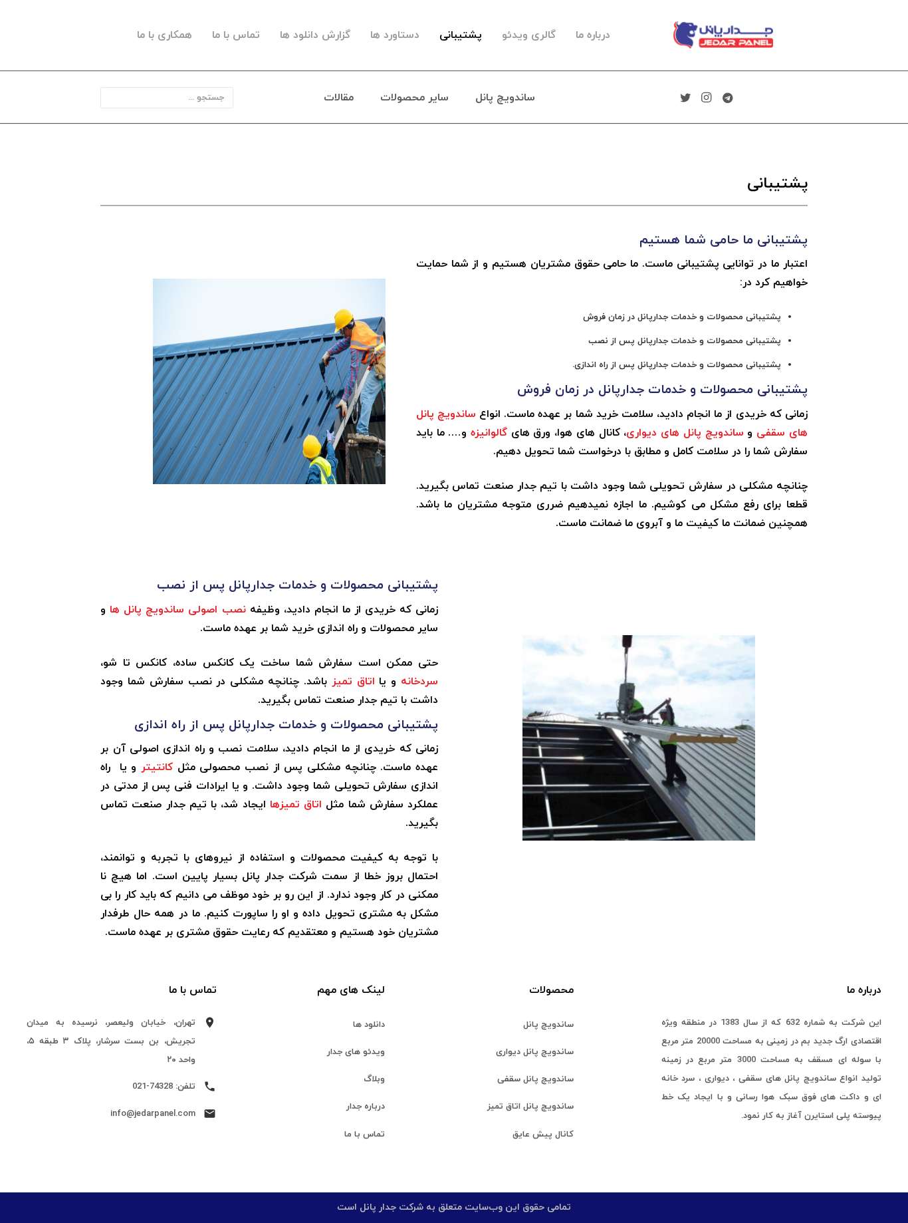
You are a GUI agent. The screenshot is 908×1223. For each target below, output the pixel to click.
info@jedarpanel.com (152, 1114)
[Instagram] (706, 97)
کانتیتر (157, 767)
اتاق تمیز (353, 681)
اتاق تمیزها (296, 804)
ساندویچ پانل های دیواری (684, 433)
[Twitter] (685, 97)
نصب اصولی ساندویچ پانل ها (177, 610)
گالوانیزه (489, 433)
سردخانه (419, 681)
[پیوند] (700, 36)
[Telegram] (727, 97)
